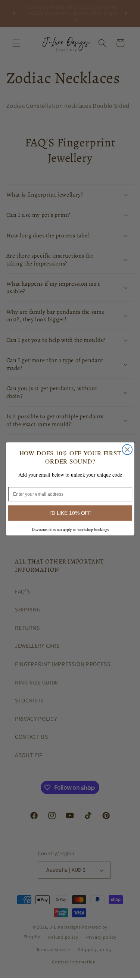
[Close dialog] (127, 450)
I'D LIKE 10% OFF (70, 513)
